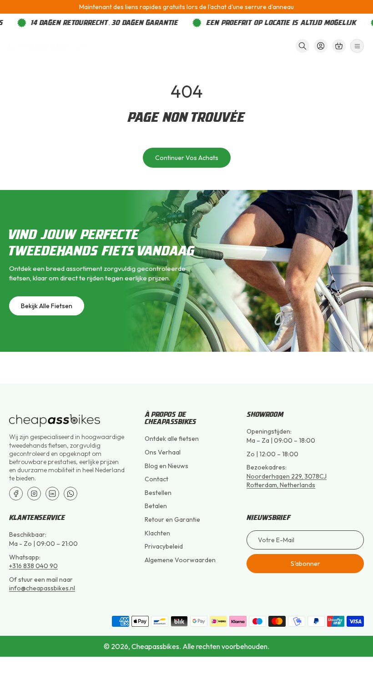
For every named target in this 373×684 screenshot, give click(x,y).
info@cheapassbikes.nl (42, 588)
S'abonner (305, 563)
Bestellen (158, 493)
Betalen (156, 506)
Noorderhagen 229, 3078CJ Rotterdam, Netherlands (287, 480)
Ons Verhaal (163, 452)
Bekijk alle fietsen (46, 306)
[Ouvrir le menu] (357, 46)
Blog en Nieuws (166, 466)
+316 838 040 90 (33, 566)
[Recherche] (302, 46)
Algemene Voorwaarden (180, 560)
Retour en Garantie (172, 519)
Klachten (157, 533)
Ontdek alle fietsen (172, 438)
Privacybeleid (164, 546)
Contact (156, 479)
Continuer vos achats (186, 158)
